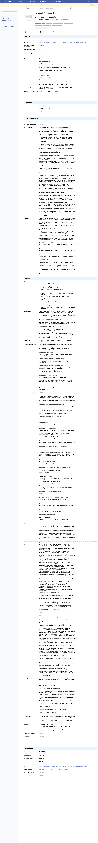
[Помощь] (91, 2)
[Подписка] (88, 2)
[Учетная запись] (93, 2)
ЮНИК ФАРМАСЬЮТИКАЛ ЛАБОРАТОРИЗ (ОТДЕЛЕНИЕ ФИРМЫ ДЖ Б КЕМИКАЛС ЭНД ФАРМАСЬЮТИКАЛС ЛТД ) (63, 42)
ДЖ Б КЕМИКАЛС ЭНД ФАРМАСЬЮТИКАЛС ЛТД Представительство (53, 769)
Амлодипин (41, 49)
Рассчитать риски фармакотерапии (30, 544)
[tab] (31, 32)
